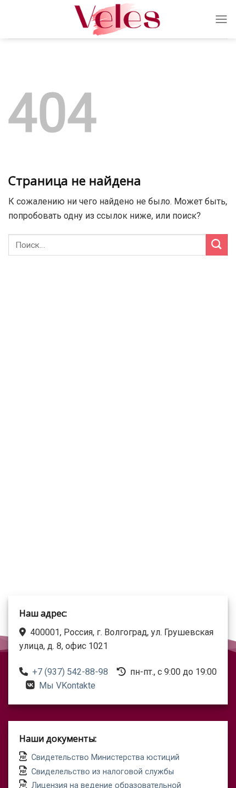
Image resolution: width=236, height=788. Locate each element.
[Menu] (221, 18)
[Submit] (217, 245)
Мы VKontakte (67, 685)
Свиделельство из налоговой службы (102, 771)
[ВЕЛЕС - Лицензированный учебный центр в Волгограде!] (118, 19)
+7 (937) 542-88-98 (70, 672)
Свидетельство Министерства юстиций (105, 757)
